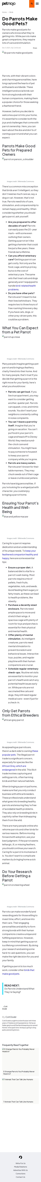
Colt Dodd (17, 48)
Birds (11, 12)
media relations (20, 1167)
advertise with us (20, 1170)
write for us (20, 1163)
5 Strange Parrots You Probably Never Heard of (19, 1072)
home (4, 12)
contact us (20, 1177)
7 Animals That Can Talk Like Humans (18, 1102)
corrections (20, 1173)
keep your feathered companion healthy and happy (20, 554)
